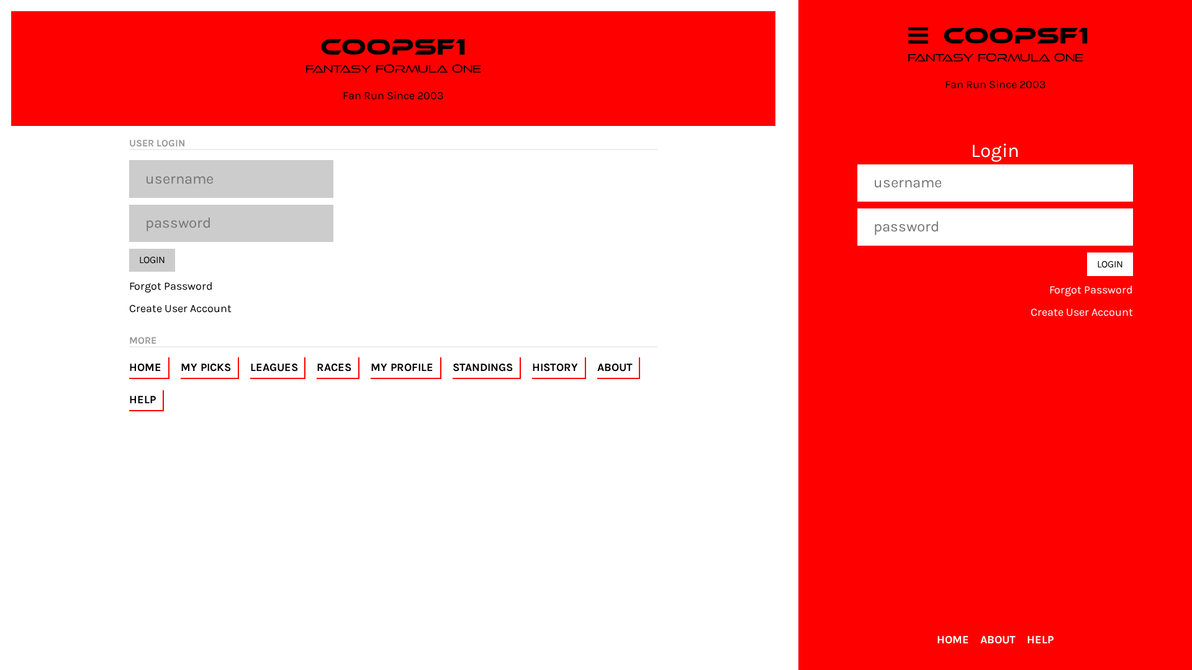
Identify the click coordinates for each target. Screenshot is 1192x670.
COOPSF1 (393, 47)
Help (142, 399)
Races (334, 367)
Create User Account (180, 308)
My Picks (206, 367)
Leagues (274, 367)
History (555, 367)
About (615, 367)
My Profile (402, 367)
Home (145, 367)
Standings (483, 367)
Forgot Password (171, 286)
